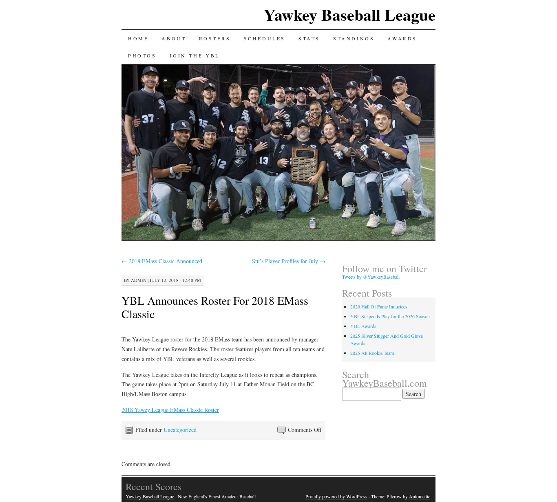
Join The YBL (195, 55)
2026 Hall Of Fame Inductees (378, 306)
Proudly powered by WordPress (336, 496)
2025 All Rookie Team (372, 353)
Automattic (419, 496)
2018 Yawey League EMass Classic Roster (170, 410)
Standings (353, 38)
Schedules (264, 38)
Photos (142, 55)
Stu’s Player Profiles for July (288, 261)
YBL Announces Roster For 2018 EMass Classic (215, 307)
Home (138, 38)
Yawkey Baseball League (349, 14)
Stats (309, 38)
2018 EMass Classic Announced (162, 261)
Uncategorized (180, 430)
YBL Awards (363, 326)
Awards (402, 38)
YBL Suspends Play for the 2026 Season (390, 316)
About (173, 38)
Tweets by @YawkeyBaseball (371, 276)
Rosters (214, 38)
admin (138, 280)
